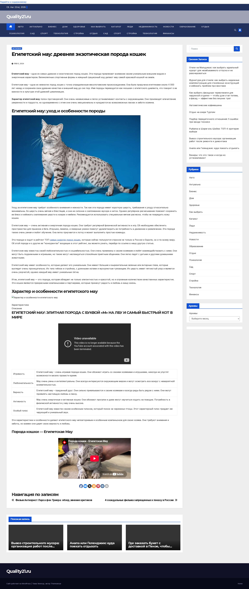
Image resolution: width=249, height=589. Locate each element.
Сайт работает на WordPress (18, 584)
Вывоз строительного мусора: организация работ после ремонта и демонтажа (35, 546)
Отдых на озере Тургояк (202, 112)
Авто (21, 27)
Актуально (36, 27)
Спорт (44, 33)
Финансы (168, 33)
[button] (235, 30)
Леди (130, 27)
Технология (60, 33)
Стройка (79, 33)
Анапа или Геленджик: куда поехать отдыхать (92, 544)
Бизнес (52, 27)
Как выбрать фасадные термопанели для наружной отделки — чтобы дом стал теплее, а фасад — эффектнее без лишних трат (213, 95)
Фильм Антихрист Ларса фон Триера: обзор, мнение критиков (53, 500)
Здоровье (79, 27)
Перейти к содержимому (13, 2)
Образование (187, 27)
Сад (32, 33)
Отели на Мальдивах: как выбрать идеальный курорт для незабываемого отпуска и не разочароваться (213, 70)
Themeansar (56, 584)
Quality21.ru (18, 16)
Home (240, 584)
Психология (16, 33)
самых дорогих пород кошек (65, 240)
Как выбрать (98, 27)
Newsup (41, 584)
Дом (65, 27)
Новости (168, 27)
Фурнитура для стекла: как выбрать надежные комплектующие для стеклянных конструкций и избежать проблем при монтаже (214, 83)
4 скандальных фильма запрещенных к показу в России (139, 500)
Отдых (205, 27)
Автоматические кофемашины (205, 105)
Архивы (193, 313)
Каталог (116, 27)
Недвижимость (148, 27)
